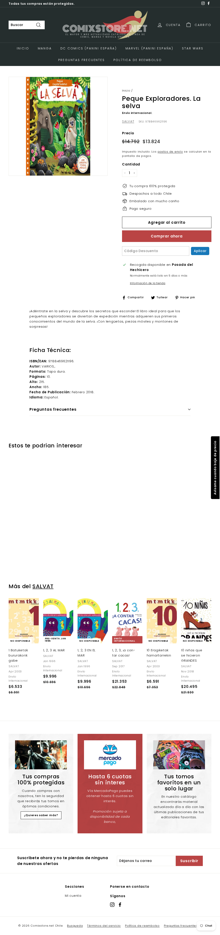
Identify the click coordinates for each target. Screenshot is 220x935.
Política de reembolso (142, 926)
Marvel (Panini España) (149, 48)
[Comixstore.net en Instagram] (112, 904)
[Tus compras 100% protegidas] (41, 755)
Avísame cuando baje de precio (215, 467)
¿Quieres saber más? (41, 815)
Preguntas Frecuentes (81, 60)
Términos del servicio (104, 926)
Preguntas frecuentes (180, 926)
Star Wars (192, 48)
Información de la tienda (147, 283)
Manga (45, 48)
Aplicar (200, 251)
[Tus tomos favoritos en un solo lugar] (179, 755)
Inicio (23, 48)
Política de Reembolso (137, 60)
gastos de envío (170, 151)
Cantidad (131, 164)
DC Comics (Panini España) (88, 48)
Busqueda (75, 926)
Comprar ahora (167, 236)
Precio (128, 133)
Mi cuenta (73, 896)
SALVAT (128, 121)
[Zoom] (58, 126)
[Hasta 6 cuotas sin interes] (110, 755)
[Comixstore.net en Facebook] (120, 904)
